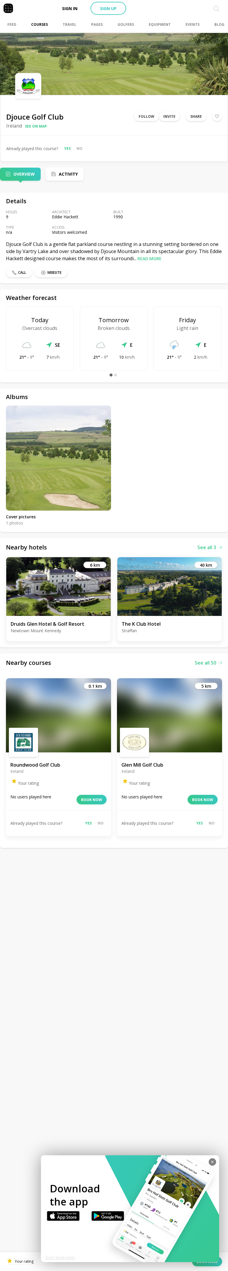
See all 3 (206, 547)
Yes (67, 148)
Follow (146, 116)
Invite (169, 116)
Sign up (108, 8)
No (80, 148)
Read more (149, 258)
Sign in (69, 8)
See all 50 (205, 663)
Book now (91, 799)
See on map (36, 126)
